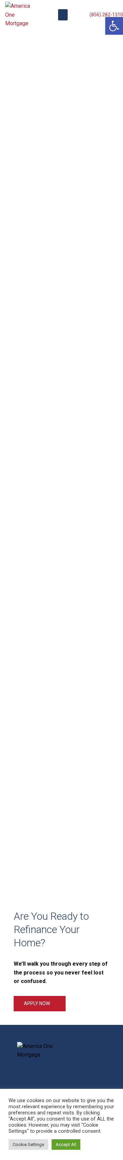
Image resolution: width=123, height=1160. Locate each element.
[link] (114, 26)
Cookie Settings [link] (28, 1144)
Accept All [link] (66, 1144)
